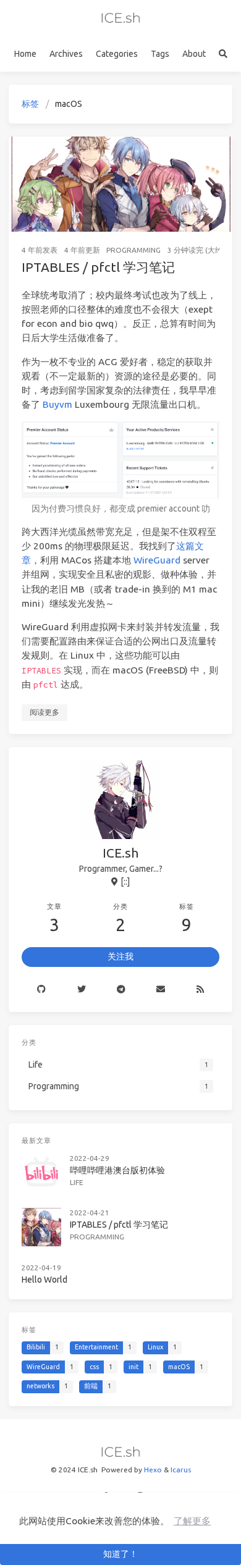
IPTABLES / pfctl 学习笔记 (98, 266)
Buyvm (57, 404)
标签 (30, 104)
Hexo (153, 1470)
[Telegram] (121, 990)
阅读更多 (44, 712)
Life (76, 1182)
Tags (160, 54)
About (194, 54)
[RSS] (200, 990)
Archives (66, 54)
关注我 (120, 956)
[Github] (41, 990)
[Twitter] (81, 990)
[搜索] (223, 54)
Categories (117, 54)
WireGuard (156, 560)
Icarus (181, 1470)
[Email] (160, 990)
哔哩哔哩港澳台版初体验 (117, 1170)
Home (25, 54)
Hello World (44, 1279)
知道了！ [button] (120, 1554)
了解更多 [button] (192, 1521)
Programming (133, 250)
